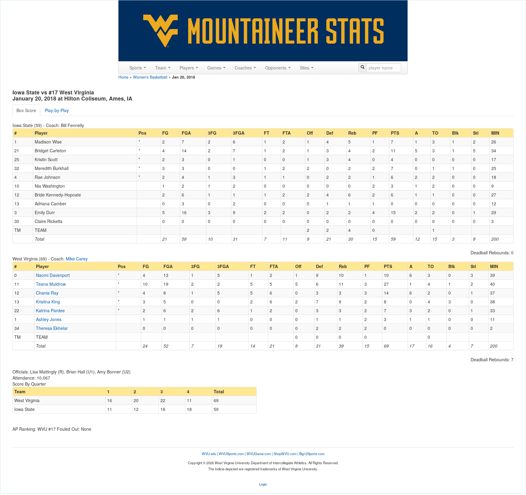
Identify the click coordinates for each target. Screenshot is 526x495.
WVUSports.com (231, 453)
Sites (305, 68)
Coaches (244, 68)
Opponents (276, 68)
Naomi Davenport (53, 275)
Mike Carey (77, 259)
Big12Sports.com (311, 453)
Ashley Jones (48, 319)
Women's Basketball (150, 77)
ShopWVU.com (285, 453)
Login (263, 484)
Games (215, 68)
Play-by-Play (57, 110)
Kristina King (48, 302)
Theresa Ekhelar (52, 328)
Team (161, 68)
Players (187, 68)
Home (123, 77)
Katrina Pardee (50, 310)
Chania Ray (47, 293)
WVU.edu (209, 453)
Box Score (26, 110)
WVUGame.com (259, 453)
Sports (136, 68)
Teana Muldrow (51, 284)
